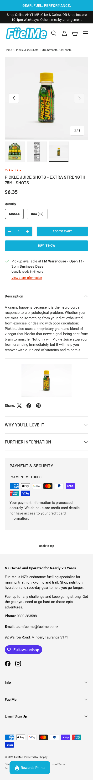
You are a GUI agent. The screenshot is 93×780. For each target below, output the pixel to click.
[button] (75, 33)
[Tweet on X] (19, 405)
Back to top (46, 546)
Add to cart (62, 231)
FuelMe (18, 757)
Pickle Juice (13, 170)
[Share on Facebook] (29, 405)
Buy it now (46, 245)
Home (8, 50)
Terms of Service (57, 764)
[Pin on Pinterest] (38, 405)
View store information (26, 277)
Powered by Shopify (35, 757)
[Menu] (85, 33)
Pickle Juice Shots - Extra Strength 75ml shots (44, 50)
